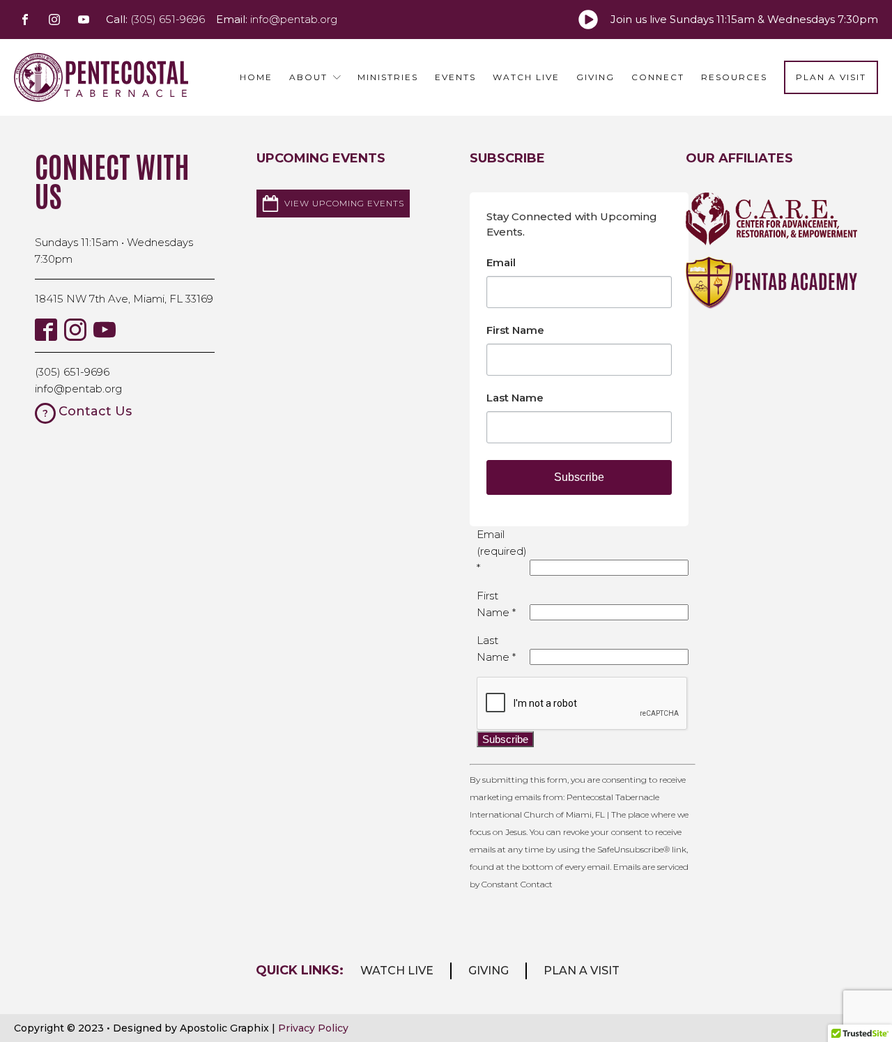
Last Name (515, 397)
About (308, 77)
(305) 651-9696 (72, 371)
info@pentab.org (78, 388)
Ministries (387, 77)
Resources (734, 77)
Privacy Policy (313, 1028)
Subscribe (579, 477)
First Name (515, 330)
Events (455, 77)
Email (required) (502, 551)
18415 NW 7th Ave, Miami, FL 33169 (124, 298)
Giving (595, 77)
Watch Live (526, 77)
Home (256, 77)
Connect (657, 77)
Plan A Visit (831, 77)
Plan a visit (582, 970)
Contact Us (95, 411)
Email (501, 262)
